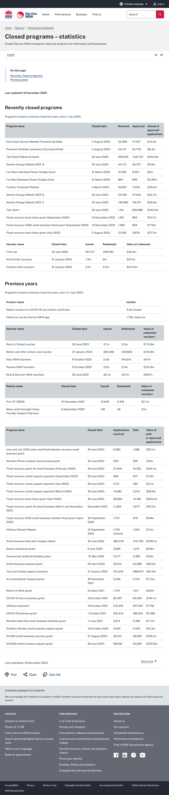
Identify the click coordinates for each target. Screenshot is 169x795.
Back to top (147, 661)
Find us (96, 14)
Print (14, 674)
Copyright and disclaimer (78, 785)
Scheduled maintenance (129, 732)
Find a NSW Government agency (134, 744)
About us (119, 721)
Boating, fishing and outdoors (77, 764)
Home (45, 14)
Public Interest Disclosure (145, 785)
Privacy (30, 785)
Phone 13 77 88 (14, 727)
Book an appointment (18, 754)
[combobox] (141, 14)
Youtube (142, 755)
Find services (63, 14)
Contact (10, 714)
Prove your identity (70, 758)
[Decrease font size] (156, 55)
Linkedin (124, 755)
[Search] (160, 14)
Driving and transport (72, 727)
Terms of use (49, 785)
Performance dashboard (128, 738)
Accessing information (111, 785)
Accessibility (11, 785)
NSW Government (14, 790)
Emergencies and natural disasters (80, 770)
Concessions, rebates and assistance (81, 732)
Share (32, 674)
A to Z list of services (72, 721)
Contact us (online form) (19, 721)
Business (81, 14)
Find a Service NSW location (22, 732)
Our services (121, 727)
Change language (133, 4)
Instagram (133, 755)
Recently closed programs (26, 75)
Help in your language (18, 748)
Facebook (116, 755)
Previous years (19, 79)
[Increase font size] (161, 55)
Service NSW (122, 714)
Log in (160, 4)
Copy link (55, 674)
